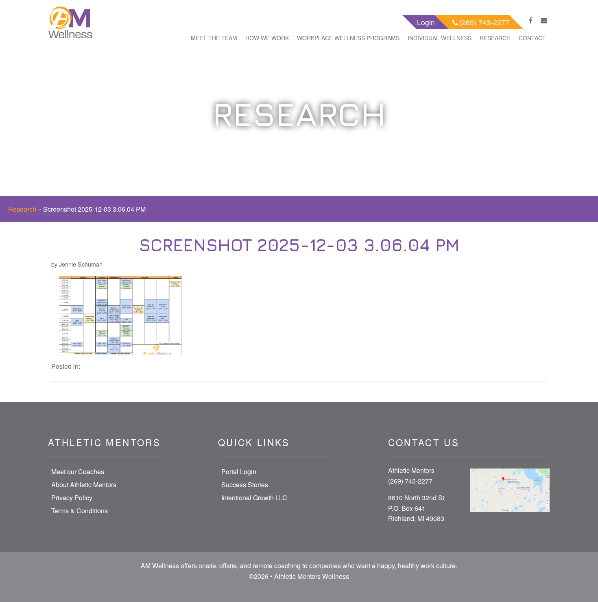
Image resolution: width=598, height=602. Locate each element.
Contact (532, 38)
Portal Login (238, 471)
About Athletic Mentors (83, 484)
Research (495, 38)
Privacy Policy (71, 497)
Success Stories (244, 484)
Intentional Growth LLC (254, 497)
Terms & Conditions (79, 510)
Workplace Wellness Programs (348, 38)
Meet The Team (214, 38)
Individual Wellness (439, 38)
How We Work (267, 38)
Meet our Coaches (77, 471)
